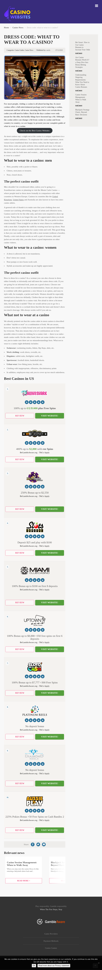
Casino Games (51, 948)
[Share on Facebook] (33, 844)
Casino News (17, 27)
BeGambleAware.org (28, 452)
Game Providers (51, 934)
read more (78, 53)
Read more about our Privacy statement (54, 966)
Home (6, 27)
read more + (23, 881)
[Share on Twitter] (38, 844)
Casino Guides (19, 50)
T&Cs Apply (44, 452)
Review (19, 416)
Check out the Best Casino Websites (35, 131)
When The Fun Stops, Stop (51, 909)
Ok (34, 966)
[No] (98, 963)
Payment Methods (51, 941)
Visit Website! (49, 416)
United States (18, 200)
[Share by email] (44, 844)
